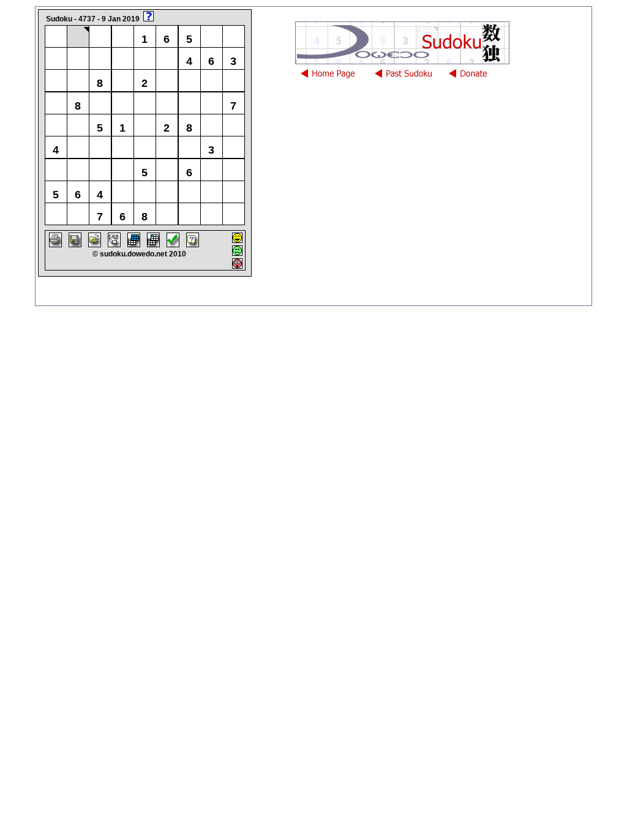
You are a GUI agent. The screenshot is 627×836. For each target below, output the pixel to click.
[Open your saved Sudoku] (94, 244)
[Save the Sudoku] (75, 244)
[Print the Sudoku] (55, 244)
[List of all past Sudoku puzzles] (408, 77)
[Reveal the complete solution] (133, 244)
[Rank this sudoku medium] (237, 252)
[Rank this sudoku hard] (237, 265)
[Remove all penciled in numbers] (114, 244)
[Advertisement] (436, 215)
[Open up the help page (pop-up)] (192, 244)
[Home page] (334, 77)
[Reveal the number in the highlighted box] (153, 244)
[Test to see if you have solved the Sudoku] (173, 244)
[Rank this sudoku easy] (237, 239)
